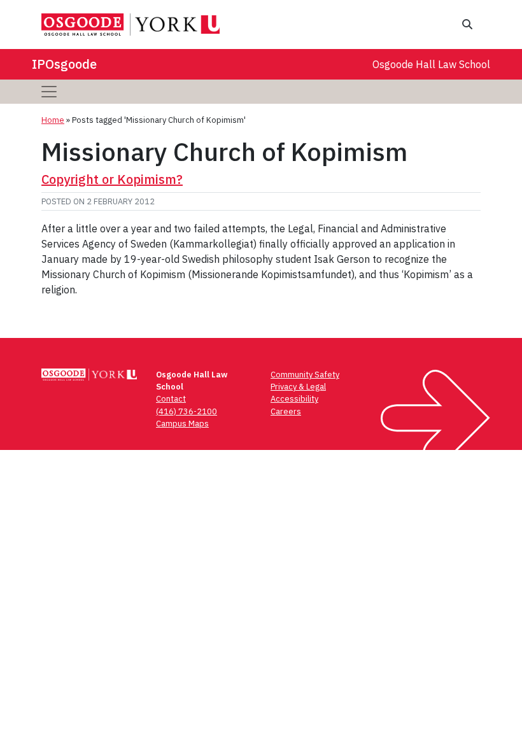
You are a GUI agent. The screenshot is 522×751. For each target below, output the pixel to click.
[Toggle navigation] (49, 92)
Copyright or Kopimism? (112, 179)
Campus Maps (182, 423)
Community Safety (305, 374)
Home (52, 120)
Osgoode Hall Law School (431, 64)
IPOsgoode (64, 64)
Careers (286, 411)
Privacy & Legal (298, 386)
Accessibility (294, 398)
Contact (171, 398)
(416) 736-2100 (186, 411)
